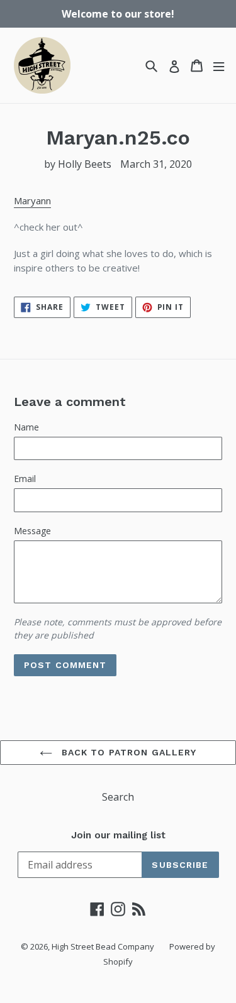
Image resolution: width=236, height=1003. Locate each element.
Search (118, 797)
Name (26, 427)
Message (32, 531)
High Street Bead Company (103, 946)
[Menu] (218, 65)
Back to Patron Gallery (128, 752)
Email (25, 479)
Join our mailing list (118, 835)
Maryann (32, 200)
